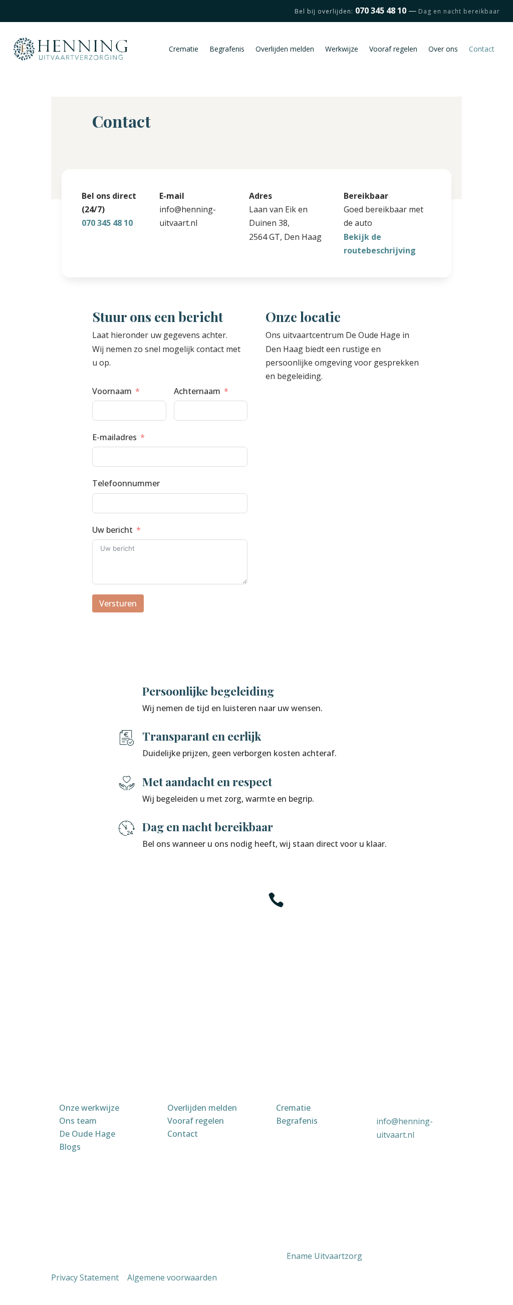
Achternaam (197, 391)
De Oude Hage (87, 1133)
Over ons (443, 49)
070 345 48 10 (107, 222)
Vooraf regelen (393, 49)
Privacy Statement (85, 1277)
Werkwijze (341, 49)
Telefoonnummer (126, 483)
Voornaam (112, 391)
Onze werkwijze (89, 1107)
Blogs (70, 1146)
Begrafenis (226, 49)
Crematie (183, 49)
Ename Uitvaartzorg (324, 1255)
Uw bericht (112, 529)
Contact (481, 49)
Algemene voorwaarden (172, 1277)
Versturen (118, 603)
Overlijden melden (284, 49)
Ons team (78, 1120)
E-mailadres (114, 437)
